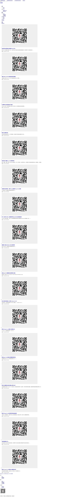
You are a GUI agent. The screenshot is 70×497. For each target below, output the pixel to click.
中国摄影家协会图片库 (10, 0)
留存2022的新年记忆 (5, 132)
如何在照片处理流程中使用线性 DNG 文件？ (8, 48)
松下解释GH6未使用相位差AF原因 (7, 104)
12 (7, 473)
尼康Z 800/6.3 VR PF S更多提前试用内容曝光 (9, 76)
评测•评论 (4, 14)
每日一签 (4, 11)
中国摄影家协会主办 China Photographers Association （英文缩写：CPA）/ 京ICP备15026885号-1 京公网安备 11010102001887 (16, 494)
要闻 (3, 7)
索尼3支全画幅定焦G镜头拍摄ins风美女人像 (8, 385)
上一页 (2, 473)
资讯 (3, 13)
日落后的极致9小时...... (5, 441)
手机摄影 (4, 15)
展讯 (3, 8)
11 (6, 473)
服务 (2, 12)
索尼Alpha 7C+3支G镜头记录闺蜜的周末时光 (9, 357)
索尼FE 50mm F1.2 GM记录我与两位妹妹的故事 (9, 413)
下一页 (11, 473)
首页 (2, 21)
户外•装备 (3, 483)
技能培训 (24, 0)
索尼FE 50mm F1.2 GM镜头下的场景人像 (8, 329)
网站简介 (3, 486)
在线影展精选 (5, 10)
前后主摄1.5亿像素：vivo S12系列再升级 (8, 160)
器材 (2, 22)
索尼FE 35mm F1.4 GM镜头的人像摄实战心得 (9, 469)
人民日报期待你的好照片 (17, 0)
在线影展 (3, 20)
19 (9, 473)
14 (8, 473)
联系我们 (3, 487)
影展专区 (3, 478)
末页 (12, 473)
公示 (3, 18)
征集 (3, 17)
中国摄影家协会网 (2, 0)
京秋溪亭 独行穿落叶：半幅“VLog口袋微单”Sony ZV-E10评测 (11, 188)
